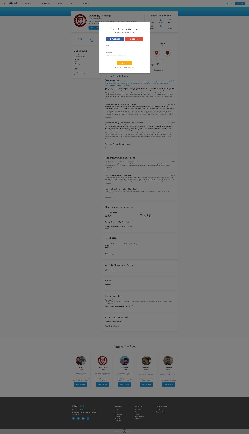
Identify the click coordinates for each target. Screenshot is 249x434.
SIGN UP (124, 63)
